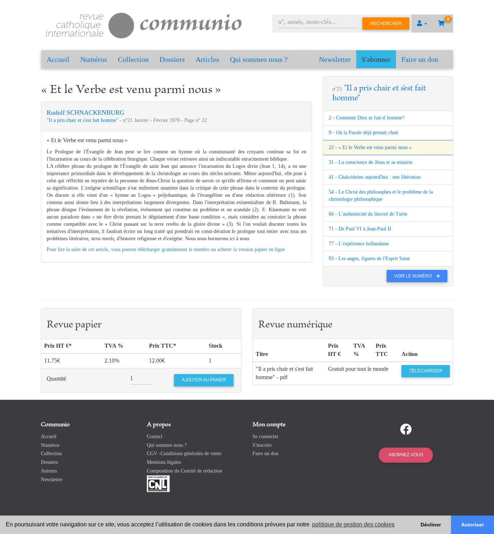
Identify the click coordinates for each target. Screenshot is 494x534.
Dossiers (172, 59)
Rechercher (386, 23)
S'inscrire (262, 445)
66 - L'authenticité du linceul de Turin (368, 214)
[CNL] (158, 483)
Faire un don (419, 59)
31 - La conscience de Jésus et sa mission (370, 162)
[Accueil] (144, 24)
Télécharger (425, 370)
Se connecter (265, 436)
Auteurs (49, 471)
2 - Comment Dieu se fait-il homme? (366, 117)
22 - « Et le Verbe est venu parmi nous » (370, 147)
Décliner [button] (431, 524)
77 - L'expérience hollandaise (359, 243)
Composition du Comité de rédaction (184, 471)
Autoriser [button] (472, 524)
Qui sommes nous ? (259, 59)
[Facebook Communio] (405, 429)
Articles (207, 59)
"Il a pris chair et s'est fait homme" (83, 120)
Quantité (56, 379)
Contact (154, 436)
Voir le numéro (413, 276)
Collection (133, 59)
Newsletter (335, 59)
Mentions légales (164, 462)
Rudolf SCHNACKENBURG (85, 112)
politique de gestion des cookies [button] (353, 524)
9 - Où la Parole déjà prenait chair (364, 132)
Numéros (93, 59)
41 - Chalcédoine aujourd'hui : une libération (375, 177)
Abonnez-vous (405, 454)
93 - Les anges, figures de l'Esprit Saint (369, 258)
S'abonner (376, 59)
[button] (422, 23)
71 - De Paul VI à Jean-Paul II (360, 229)
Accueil (58, 59)
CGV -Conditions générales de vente (184, 453)
